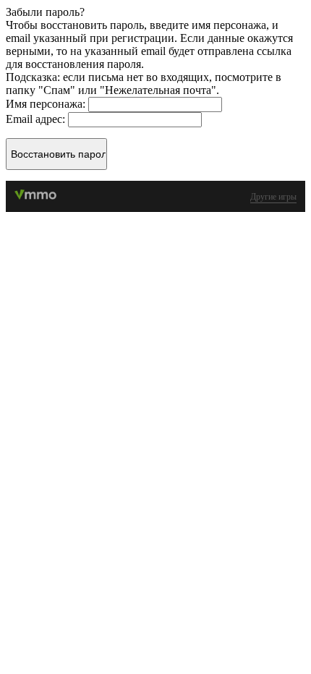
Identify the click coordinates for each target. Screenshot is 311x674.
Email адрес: (37, 119)
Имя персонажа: (47, 104)
